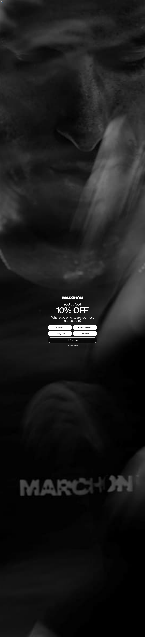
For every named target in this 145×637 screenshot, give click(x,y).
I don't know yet (72, 340)
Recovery (85, 334)
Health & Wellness (85, 327)
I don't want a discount (72, 345)
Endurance (60, 327)
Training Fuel (60, 334)
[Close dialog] (2, 2)
